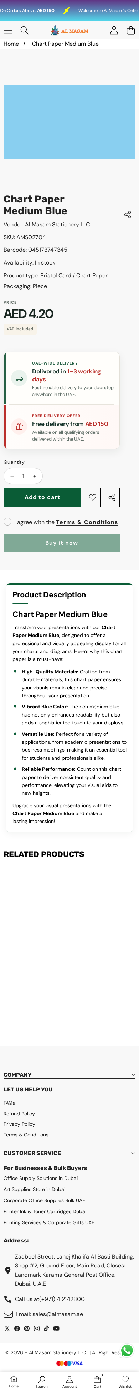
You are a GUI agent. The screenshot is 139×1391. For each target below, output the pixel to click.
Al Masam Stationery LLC (57, 224)
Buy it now (61, 543)
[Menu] (8, 30)
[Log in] (114, 30)
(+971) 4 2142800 (62, 1299)
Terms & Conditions (87, 522)
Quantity (14, 462)
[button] (131, 30)
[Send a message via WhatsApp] (127, 1350)
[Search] (25, 30)
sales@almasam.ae (57, 1314)
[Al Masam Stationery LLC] (69, 30)
